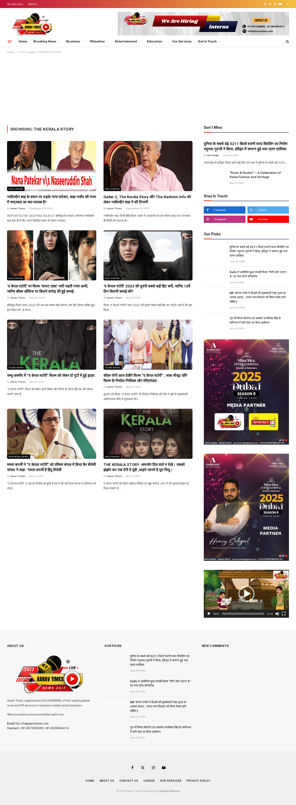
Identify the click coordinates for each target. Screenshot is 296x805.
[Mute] (277, 614)
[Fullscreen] (284, 614)
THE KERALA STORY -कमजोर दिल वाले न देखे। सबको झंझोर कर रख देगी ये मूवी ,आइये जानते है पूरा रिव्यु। (144, 467)
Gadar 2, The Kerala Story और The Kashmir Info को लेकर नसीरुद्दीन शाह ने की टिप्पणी (147, 199)
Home (23, 41)
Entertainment (126, 41)
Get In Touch (207, 41)
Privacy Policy (198, 780)
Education (154, 41)
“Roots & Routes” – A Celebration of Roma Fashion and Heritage (255, 175)
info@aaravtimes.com (35, 723)
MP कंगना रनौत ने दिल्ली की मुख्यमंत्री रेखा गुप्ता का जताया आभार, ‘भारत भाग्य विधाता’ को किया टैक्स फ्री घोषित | (258, 297)
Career (149, 780)
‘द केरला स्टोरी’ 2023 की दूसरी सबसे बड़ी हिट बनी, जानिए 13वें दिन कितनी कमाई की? (146, 289)
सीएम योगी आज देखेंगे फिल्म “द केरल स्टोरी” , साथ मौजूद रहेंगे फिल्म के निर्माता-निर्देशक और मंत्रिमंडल (145, 378)
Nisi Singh (213, 155)
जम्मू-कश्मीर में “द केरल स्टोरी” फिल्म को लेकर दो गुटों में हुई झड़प (50, 375)
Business (73, 41)
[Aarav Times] (33, 24)
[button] (246, 594)
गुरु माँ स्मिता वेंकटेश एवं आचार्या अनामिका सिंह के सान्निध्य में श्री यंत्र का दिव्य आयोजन (255, 320)
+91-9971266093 (31, 728)
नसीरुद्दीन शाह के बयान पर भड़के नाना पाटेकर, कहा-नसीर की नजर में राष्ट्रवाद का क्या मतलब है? (51, 199)
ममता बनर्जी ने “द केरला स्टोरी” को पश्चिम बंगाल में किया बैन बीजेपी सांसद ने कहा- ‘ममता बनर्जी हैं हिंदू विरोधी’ (51, 467)
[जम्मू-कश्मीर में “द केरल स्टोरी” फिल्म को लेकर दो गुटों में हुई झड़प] (51, 345)
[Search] (287, 41)
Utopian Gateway (169, 791)
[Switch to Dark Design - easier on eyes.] (287, 4)
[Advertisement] (148, 89)
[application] (246, 594)
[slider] (243, 614)
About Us (106, 780)
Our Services (15, 4)
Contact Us (128, 780)
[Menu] (10, 41)
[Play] (209, 614)
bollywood (16, 189)
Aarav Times (17, 208)
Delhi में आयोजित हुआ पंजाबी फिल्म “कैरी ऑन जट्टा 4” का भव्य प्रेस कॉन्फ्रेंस (258, 274)
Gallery (32, 4)
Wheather (97, 41)
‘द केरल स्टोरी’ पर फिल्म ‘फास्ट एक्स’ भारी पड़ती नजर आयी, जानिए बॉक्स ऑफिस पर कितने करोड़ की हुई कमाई (47, 289)
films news (16, 367)
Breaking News (45, 41)
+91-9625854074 (57, 728)
